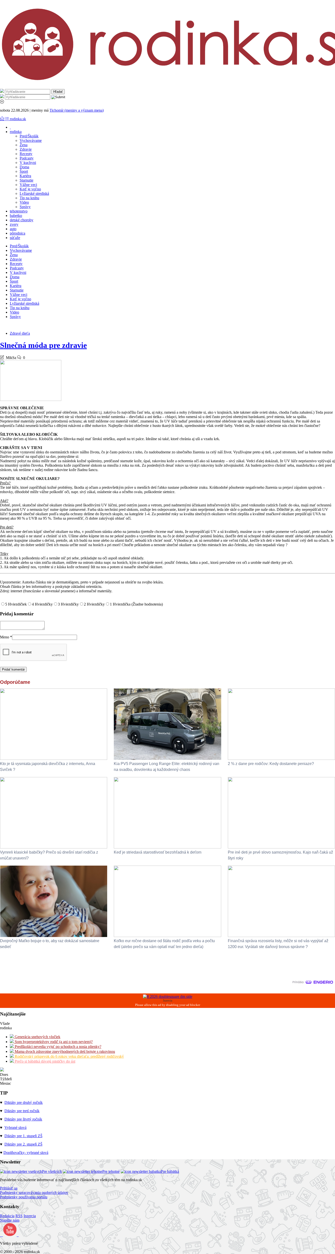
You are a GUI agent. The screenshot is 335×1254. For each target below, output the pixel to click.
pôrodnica (17, 233)
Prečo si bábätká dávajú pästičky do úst (44, 1061)
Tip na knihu (29, 198)
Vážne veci (28, 185)
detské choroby (21, 220)
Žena (23, 145)
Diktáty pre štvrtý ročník (23, 1119)
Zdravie (26, 149)
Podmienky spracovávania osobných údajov (34, 1192)
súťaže (15, 238)
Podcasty (27, 158)
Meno (6, 637)
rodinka (16, 132)
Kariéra (25, 176)
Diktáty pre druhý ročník (23, 1102)
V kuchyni (28, 162)
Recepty (26, 154)
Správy (25, 207)
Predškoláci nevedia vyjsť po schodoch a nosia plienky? (57, 1046)
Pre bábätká (170, 1171)
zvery (14, 224)
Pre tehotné (111, 1171)
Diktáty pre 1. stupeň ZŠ (23, 1136)
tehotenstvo (18, 211)
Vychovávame (31, 140)
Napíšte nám (9, 1220)
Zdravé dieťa (20, 333)
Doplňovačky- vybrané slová (25, 1152)
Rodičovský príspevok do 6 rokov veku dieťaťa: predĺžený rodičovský (69, 1056)
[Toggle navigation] (2, 119)
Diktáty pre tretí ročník (21, 1111)
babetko (16, 215)
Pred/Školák (29, 136)
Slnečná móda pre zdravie (43, 345)
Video (24, 202)
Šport (24, 171)
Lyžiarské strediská (34, 193)
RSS (19, 1216)
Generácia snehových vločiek (37, 1037)
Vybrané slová (15, 1127)
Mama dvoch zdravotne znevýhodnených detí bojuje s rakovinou (64, 1051)
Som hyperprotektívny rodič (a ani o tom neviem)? (53, 1042)
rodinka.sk (18, 119)
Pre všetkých (52, 1171)
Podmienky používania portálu (23, 1197)
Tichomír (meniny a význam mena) (77, 110)
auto (13, 229)
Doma (24, 167)
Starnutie (26, 180)
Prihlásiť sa (8, 1188)
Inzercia (30, 1216)
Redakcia (7, 1216)
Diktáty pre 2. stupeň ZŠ (23, 1144)
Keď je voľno (30, 189)
